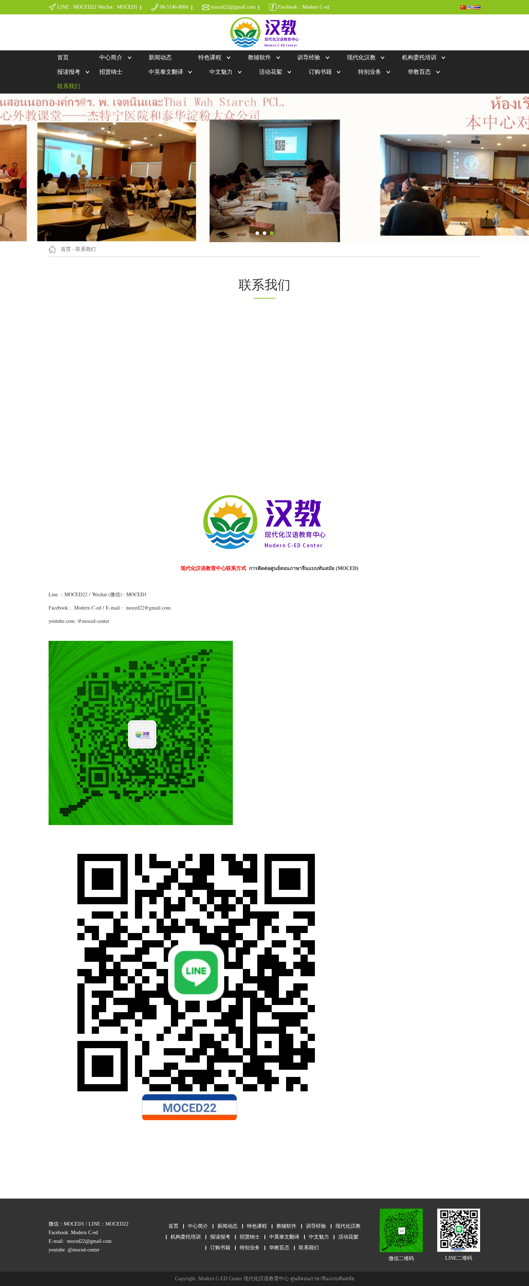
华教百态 (419, 72)
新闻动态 (160, 57)
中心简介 (110, 57)
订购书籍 (320, 72)
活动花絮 (270, 72)
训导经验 (308, 57)
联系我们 (68, 86)
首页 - (67, 249)
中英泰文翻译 (166, 72)
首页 (63, 57)
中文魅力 (220, 72)
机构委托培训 (419, 57)
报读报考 (68, 72)
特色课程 (209, 57)
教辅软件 (259, 57)
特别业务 (369, 72)
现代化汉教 (361, 57)
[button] (257, 233)
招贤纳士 (110, 72)
